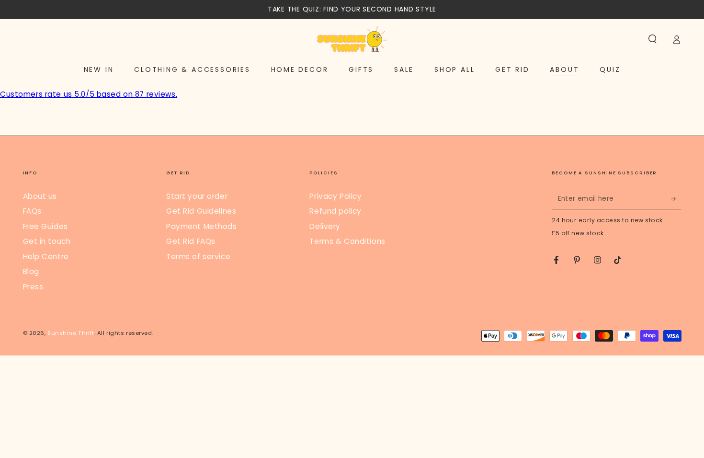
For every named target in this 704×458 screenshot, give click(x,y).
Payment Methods (201, 226)
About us (40, 196)
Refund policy (335, 211)
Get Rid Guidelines (201, 211)
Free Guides (45, 226)
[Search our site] (652, 39)
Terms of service (198, 257)
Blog (31, 271)
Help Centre (46, 257)
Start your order (196, 196)
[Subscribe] (676, 199)
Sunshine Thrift (70, 333)
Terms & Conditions (347, 241)
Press (33, 287)
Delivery (325, 226)
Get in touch (47, 241)
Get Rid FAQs (191, 241)
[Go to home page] (352, 39)
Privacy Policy (335, 196)
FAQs (32, 211)
